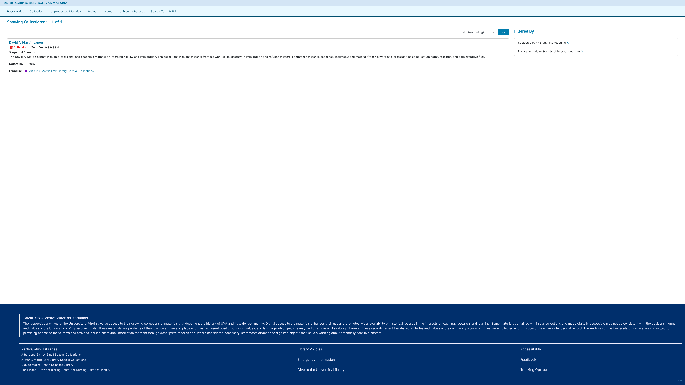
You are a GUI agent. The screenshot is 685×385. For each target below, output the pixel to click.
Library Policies (309, 349)
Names (109, 11)
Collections (37, 11)
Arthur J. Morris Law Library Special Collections (61, 71)
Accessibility (530, 349)
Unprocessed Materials (66, 11)
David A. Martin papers (26, 42)
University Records (132, 11)
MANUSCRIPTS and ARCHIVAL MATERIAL (36, 3)
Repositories (15, 11)
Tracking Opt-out (534, 370)
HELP (173, 11)
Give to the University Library (321, 370)
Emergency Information (316, 359)
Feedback (528, 359)
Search (158, 11)
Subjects (93, 11)
